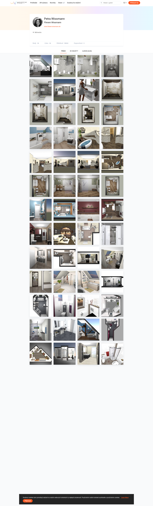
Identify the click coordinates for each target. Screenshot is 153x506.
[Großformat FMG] (88, 90)
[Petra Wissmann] (65, 234)
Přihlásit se (134, 3)
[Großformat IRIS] (65, 90)
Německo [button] (38, 32)
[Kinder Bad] (112, 114)
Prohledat (33, 3)
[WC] (112, 66)
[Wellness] (88, 138)
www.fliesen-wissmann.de (52, 26)
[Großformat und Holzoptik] (41, 186)
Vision (60, 3)
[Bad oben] (41, 66)
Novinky (53, 3)
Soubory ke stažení (73, 3)
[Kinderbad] (65, 138)
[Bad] (65, 66)
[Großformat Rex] (112, 90)
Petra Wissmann (38, 75)
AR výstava (43, 3)
